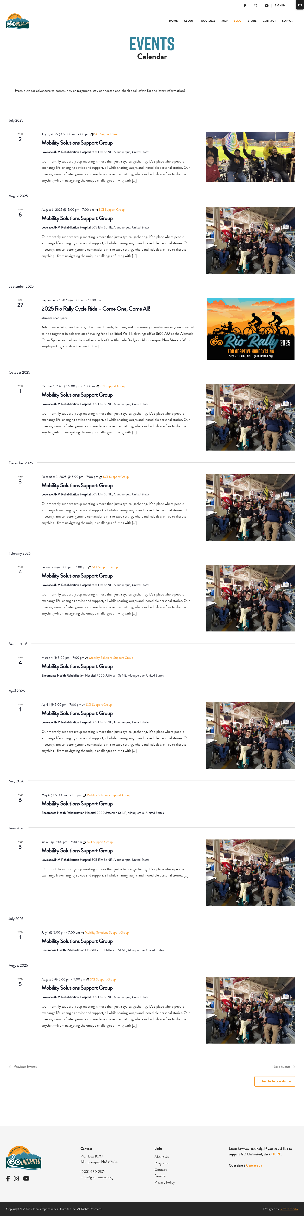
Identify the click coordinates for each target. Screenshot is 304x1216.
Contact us (254, 1165)
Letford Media (289, 1209)
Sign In (280, 5)
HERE (276, 1154)
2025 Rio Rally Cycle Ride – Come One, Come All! (96, 309)
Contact (269, 21)
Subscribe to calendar (272, 1081)
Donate (159, 1176)
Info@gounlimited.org (96, 1177)
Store (252, 21)
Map (224, 21)
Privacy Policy (164, 1182)
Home (173, 21)
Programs (161, 1163)
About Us (161, 1156)
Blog (237, 21)
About (188, 21)
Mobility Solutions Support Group (77, 143)
